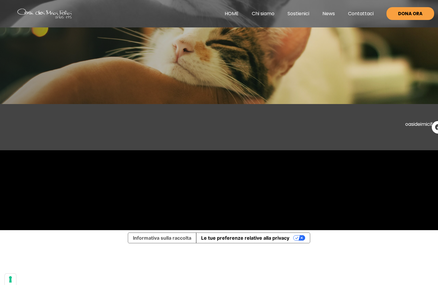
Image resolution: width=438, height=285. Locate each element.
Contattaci (361, 13)
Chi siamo (263, 13)
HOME (232, 13)
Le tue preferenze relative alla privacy (245, 238)
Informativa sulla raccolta (162, 238)
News (328, 13)
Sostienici (298, 13)
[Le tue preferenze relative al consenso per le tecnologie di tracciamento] (10, 279)
